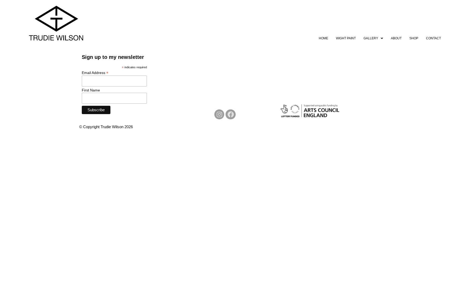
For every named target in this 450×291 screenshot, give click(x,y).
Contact (433, 38)
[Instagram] (219, 114)
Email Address (95, 72)
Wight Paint (346, 38)
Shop (413, 38)
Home (323, 38)
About (396, 38)
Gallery (371, 38)
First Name (91, 90)
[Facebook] (230, 114)
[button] (373, 38)
